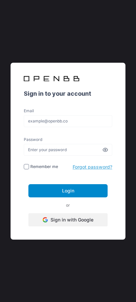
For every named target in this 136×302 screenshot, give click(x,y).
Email (29, 110)
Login (68, 190)
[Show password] (105, 149)
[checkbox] (26, 166)
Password (33, 139)
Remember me (43, 166)
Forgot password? (92, 167)
